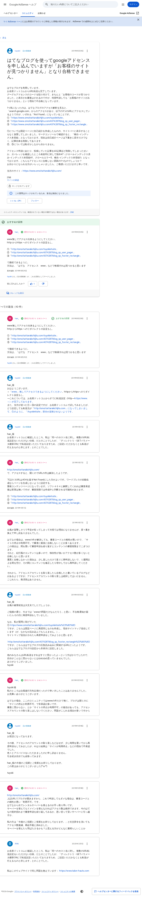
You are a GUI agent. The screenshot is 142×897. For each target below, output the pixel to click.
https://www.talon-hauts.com (74, 870)
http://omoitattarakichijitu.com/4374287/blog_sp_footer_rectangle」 (47, 255)
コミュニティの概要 (67, 891)
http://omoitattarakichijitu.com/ (23, 469)
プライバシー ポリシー (22, 891)
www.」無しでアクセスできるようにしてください (37, 391)
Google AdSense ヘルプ (22, 4)
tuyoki (9, 276)
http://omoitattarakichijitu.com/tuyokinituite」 (35, 249)
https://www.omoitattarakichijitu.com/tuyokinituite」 (38, 117)
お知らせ (41, 13)
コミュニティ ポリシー (50, 891)
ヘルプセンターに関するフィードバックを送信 (117, 891)
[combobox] (84, 4)
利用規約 (36, 891)
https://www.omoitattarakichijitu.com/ (42, 171)
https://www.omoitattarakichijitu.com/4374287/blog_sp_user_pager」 (47, 121)
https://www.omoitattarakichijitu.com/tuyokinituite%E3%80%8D (42, 625)
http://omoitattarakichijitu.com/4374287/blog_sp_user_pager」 (43, 252)
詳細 (72, 212)
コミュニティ (28, 13)
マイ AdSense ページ (12, 21)
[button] (5, 4)
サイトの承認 (13, 180)
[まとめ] (138, 20)
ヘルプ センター (11, 13)
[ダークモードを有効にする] (81, 891)
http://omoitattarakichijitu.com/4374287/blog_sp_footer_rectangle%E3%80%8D (49, 641)
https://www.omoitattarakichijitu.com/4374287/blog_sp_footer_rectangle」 (50, 124)
